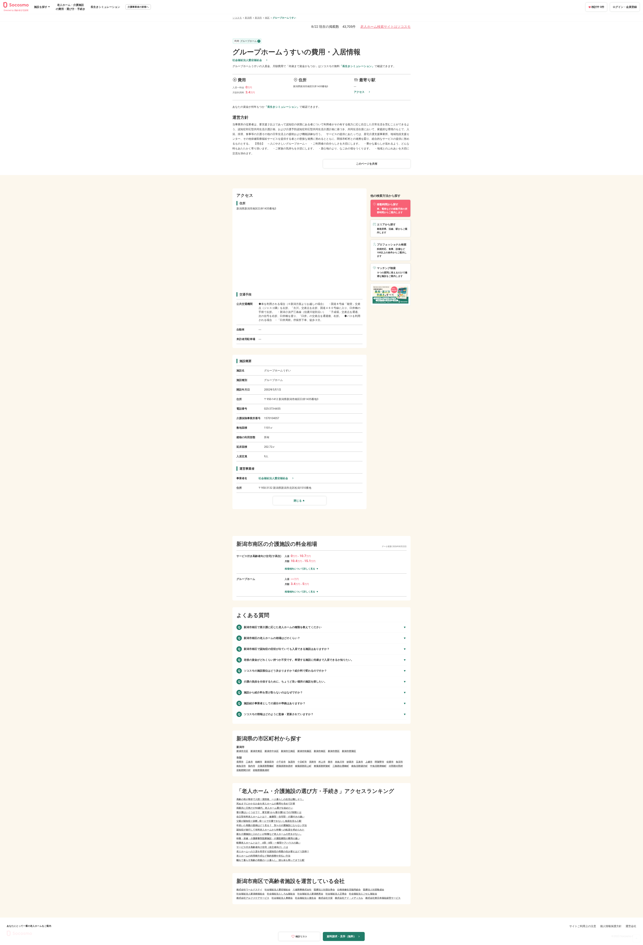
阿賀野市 (379, 761)
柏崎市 (258, 761)
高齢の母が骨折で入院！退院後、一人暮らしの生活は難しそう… (270, 799)
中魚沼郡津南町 (378, 766)
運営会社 (631, 926)
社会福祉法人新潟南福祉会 (250, 893)
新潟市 (258, 17)
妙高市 (350, 761)
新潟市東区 (256, 751)
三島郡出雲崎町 (341, 766)
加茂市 (291, 761)
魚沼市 (399, 761)
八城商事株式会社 (302, 889)
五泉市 (359, 761)
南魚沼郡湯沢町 (359, 766)
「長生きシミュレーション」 (357, 66)
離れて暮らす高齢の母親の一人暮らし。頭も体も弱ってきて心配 (270, 860)
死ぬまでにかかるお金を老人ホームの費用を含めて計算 (265, 803)
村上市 (322, 761)
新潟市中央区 (272, 751)
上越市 (368, 761)
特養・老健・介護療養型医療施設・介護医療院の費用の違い (268, 838)
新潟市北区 (242, 751)
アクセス (359, 92)
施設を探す (40, 7)
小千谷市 (281, 761)
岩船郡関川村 (243, 770)
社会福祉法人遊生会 (305, 898)
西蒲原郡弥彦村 (284, 766)
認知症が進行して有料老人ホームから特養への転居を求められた (270, 829)
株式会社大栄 (325, 898)
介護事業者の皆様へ (138, 7)
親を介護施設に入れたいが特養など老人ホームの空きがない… (268, 834)
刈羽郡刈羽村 (396, 766)
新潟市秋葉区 (304, 751)
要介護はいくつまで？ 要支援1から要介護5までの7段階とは (268, 812)
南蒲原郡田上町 (303, 766)
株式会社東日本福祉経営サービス (383, 898)
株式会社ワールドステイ (249, 889)
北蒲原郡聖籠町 (266, 766)
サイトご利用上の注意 (582, 926)
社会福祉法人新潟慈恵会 (310, 893)
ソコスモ (237, 17)
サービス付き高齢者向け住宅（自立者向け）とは (262, 847)
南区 (267, 17)
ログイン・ (625, 7)
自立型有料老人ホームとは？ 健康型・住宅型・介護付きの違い (270, 816)
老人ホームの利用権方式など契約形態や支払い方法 (263, 855)
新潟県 (248, 17)
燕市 (330, 761)
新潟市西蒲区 (349, 751)
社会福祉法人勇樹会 (282, 898)
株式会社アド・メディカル (349, 898)
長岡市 (239, 761)
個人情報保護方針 (611, 926)
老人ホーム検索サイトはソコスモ (385, 27)
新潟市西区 (334, 751)
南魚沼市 (241, 766)
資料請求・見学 (341, 936)
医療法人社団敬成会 (373, 889)
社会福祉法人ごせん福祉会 (363, 893)
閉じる (298, 500)
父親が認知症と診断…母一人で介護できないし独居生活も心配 (268, 821)
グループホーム (245, 41)
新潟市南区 (320, 751)
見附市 (312, 761)
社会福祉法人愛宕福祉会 (247, 60)
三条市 (249, 761)
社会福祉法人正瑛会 (336, 893)
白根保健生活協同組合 (349, 889)
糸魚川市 (339, 761)
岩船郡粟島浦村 (261, 770)
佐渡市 (390, 761)
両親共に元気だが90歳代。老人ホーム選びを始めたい (264, 808)
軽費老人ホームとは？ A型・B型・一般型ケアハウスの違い (268, 842)
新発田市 (269, 761)
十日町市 (302, 761)
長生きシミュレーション (105, 7)
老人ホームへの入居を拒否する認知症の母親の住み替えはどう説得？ (272, 851)
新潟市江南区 (288, 751)
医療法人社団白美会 (324, 889)
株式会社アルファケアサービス (252, 898)
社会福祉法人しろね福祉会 (281, 893)
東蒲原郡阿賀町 (322, 766)
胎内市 (251, 766)
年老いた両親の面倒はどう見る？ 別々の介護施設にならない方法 (271, 825)
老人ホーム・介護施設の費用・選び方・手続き (70, 7)
